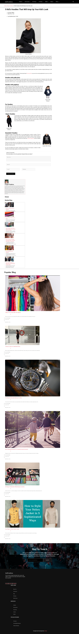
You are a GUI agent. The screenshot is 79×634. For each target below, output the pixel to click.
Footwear (40, 1)
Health (46, 1)
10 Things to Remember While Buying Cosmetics (15, 486)
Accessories (27, 1)
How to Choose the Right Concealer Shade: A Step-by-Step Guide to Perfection (10, 240)
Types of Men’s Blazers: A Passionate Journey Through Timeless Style (10, 263)
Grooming (34, 1)
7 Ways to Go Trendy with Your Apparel (13, 312)
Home (5, 5)
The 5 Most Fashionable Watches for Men (13, 397)
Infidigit (45, 630)
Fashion (20, 1)
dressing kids (29, 73)
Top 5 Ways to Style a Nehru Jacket (12, 529)
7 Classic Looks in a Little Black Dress (12, 346)
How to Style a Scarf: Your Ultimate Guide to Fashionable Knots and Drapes (10, 229)
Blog (8, 5)
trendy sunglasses (30, 138)
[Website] (28, 169)
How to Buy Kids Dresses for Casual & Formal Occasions (16, 449)
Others (57, 1)
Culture (51, 1)
